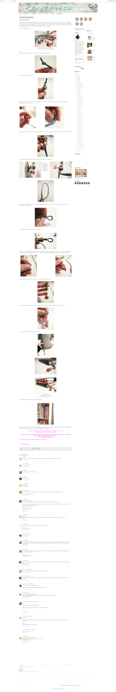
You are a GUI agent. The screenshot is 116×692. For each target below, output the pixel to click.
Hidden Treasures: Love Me (80, 136)
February (78, 98)
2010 (77, 150)
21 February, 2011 (25, 612)
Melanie (23, 549)
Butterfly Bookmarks (80, 101)
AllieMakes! (24, 592)
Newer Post (22, 664)
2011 (77, 81)
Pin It (46, 398)
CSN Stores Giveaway (79, 113)
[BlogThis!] (36, 448)
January (78, 148)
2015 (77, 74)
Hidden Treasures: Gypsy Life (80, 124)
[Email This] (35, 448)
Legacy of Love (25, 533)
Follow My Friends (80, 99)
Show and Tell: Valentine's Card (80, 133)
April (78, 95)
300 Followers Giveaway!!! (91, 33)
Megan (23, 523)
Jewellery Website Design (27, 629)
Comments (78, 62)
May (78, 93)
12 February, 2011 (25, 473)
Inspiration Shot (34, 13)
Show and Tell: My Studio (80, 106)
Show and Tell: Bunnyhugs (79, 122)
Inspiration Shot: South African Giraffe (80, 118)
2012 (77, 79)
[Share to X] (37, 448)
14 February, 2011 (25, 556)
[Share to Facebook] (38, 448)
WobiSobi (24, 463)
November (79, 84)
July (78, 90)
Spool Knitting (59, 13)
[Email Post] (33, 448)
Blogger (62, 688)
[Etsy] (81, 21)
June (78, 91)
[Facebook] (77, 21)
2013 (77, 78)
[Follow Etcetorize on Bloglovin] (79, 29)
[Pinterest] (86, 21)
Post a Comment (24, 643)
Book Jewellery (79, 128)
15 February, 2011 (25, 572)
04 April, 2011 (24, 632)
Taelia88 (23, 636)
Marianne (24, 560)
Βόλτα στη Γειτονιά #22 (39, 638)
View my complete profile (79, 55)
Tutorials (46, 13)
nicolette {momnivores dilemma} (28, 601)
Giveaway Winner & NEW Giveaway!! (94, 38)
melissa (23, 514)
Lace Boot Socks (94, 50)
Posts (77, 60)
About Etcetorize (26, 13)
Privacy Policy (24, 685)
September (79, 87)
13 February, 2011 (25, 495)
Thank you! (79, 111)
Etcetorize (78, 40)
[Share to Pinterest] (40, 448)
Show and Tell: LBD (80, 144)
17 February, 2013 (25, 641)
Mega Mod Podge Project (94, 45)
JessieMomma (25, 576)
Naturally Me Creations (26, 583)
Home (20, 13)
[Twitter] (90, 21)
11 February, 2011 (25, 460)
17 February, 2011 (25, 580)
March (78, 96)
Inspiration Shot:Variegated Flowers (80, 141)
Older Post (70, 664)
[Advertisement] (46, 654)
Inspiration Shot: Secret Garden (80, 103)
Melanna (23, 540)
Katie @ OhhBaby (25, 569)
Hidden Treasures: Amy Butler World (80, 146)
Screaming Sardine (26, 616)
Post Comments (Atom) (28, 666)
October (78, 85)
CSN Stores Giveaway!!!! (79, 127)
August (78, 88)
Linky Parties (52, 13)
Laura (23, 470)
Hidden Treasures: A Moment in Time (80, 108)
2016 (77, 73)
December (79, 82)
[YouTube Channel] (81, 25)
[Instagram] (77, 25)
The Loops (24, 490)
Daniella (23, 499)
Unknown (24, 483)
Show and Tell (41, 13)
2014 (77, 76)
